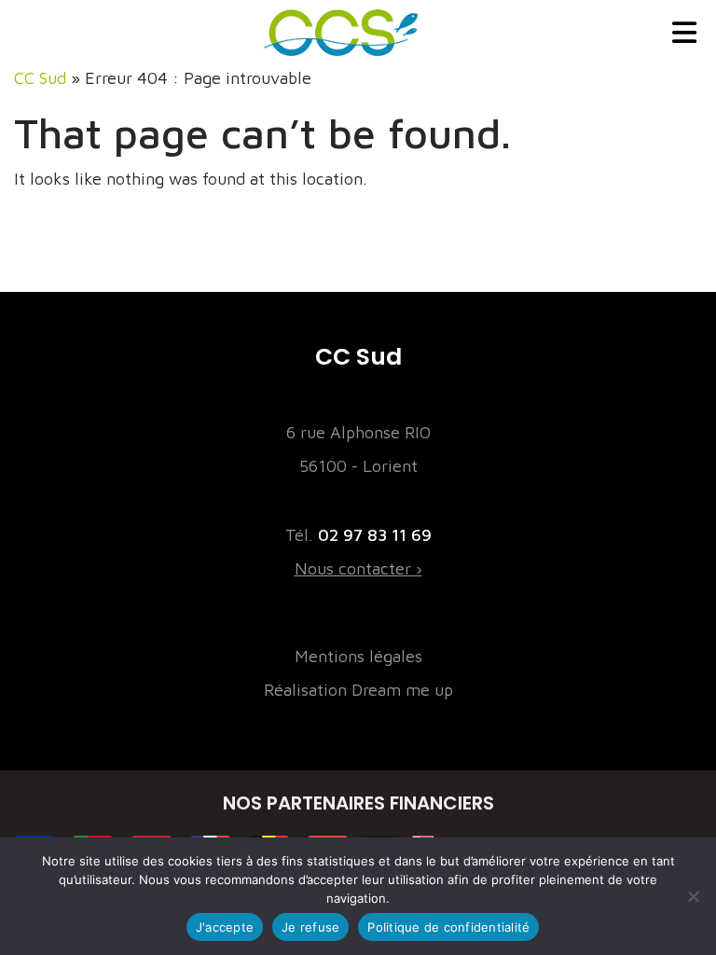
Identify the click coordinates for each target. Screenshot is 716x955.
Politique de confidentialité (448, 927)
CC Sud (40, 78)
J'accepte (225, 927)
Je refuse (310, 927)
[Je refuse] (692, 896)
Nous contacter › (358, 568)
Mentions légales (358, 656)
